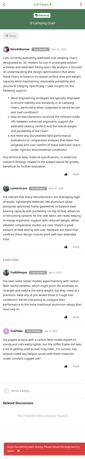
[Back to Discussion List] (4, 4)
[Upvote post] (66, 174)
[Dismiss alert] (18, 450)
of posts (41, 4)
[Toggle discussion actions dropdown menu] (81, 4)
